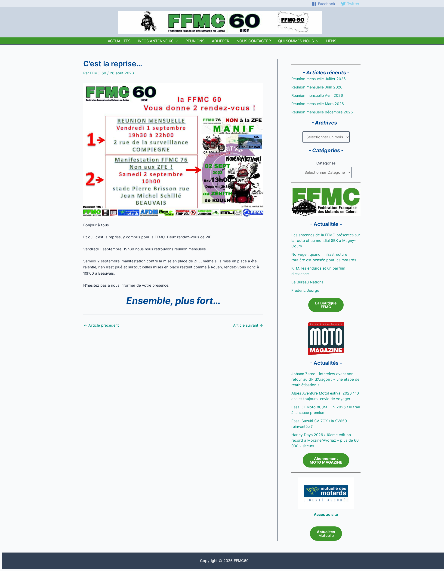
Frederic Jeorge (305, 290)
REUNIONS (194, 41)
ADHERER (220, 41)
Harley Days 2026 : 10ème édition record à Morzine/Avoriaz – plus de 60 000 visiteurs (325, 440)
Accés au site (326, 514)
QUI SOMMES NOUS (296, 41)
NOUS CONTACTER (254, 41)
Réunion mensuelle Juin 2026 (316, 87)
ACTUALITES (119, 41)
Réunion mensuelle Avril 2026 (317, 95)
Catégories (326, 163)
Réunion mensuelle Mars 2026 (317, 103)
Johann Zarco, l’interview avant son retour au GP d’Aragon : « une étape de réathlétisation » (325, 379)
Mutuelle (326, 533)
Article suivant (248, 325)
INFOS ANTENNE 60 (155, 41)
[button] (175, 40)
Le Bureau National (307, 282)
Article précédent (101, 325)
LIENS (331, 41)
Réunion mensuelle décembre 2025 (322, 112)
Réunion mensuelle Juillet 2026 (318, 78)
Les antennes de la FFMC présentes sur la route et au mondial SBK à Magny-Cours (325, 240)
